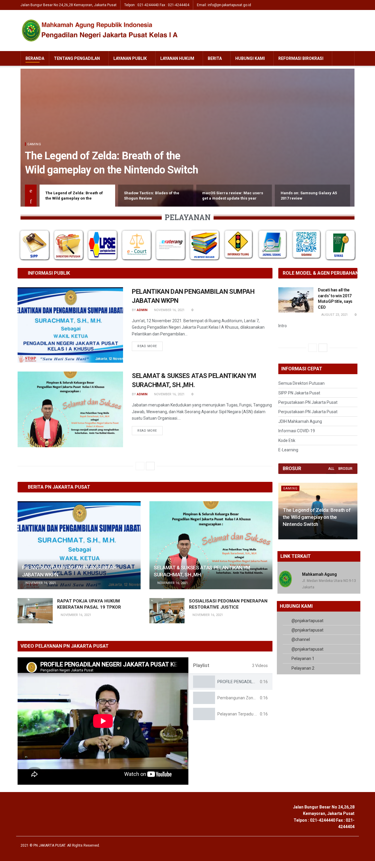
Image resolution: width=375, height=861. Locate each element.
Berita (215, 58)
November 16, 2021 (169, 310)
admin (142, 310)
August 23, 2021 (334, 315)
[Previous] (140, 466)
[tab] (230, 682)
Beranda (34, 58)
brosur (345, 469)
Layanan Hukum (177, 58)
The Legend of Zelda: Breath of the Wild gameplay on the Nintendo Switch (317, 517)
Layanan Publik (130, 58)
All (331, 469)
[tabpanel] (103, 721)
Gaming (34, 144)
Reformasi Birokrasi (300, 58)
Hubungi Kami (250, 58)
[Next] (150, 466)
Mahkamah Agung (319, 574)
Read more (147, 346)
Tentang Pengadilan (77, 58)
